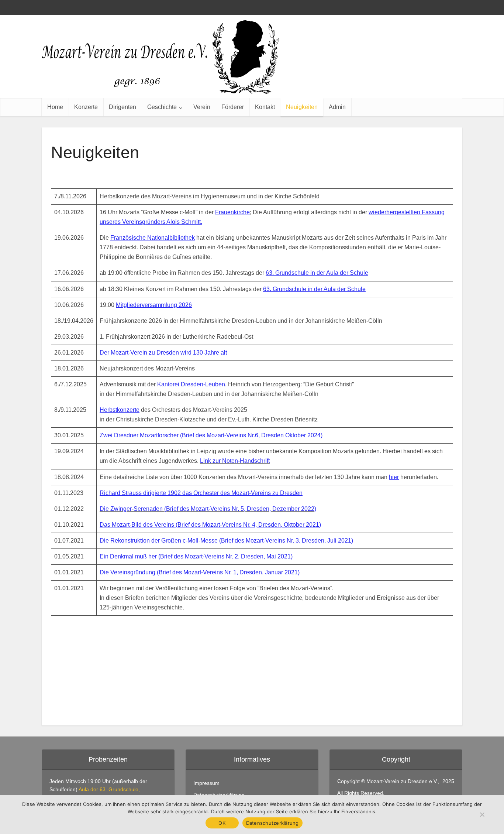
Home (55, 107)
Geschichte (162, 107)
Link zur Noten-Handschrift (235, 461)
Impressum (206, 783)
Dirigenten (122, 107)
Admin (337, 107)
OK (221, 823)
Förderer (232, 107)
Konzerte (86, 107)
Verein (201, 107)
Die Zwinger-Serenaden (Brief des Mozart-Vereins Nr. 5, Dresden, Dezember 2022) (208, 509)
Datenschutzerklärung (272, 823)
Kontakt (265, 107)
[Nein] (481, 814)
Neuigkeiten (302, 107)
